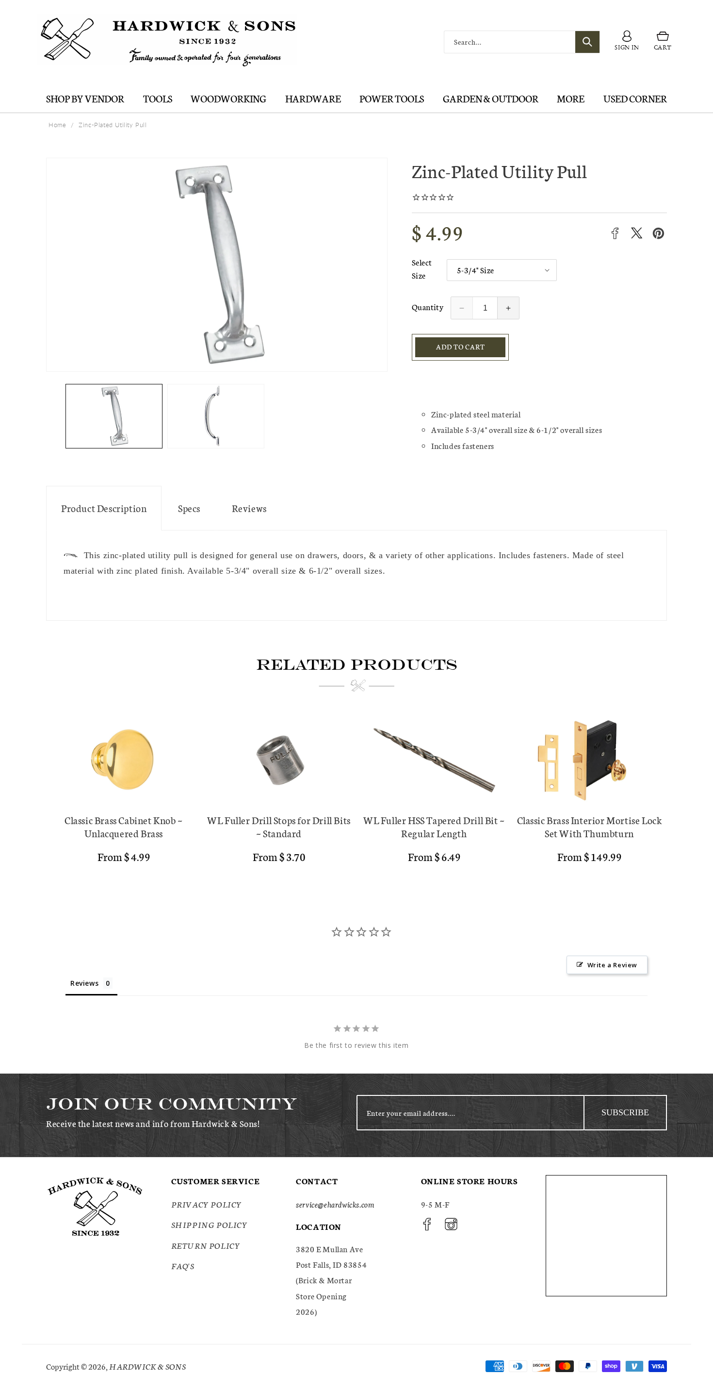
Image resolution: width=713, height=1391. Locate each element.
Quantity (427, 306)
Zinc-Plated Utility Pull (112, 124)
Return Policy (206, 1245)
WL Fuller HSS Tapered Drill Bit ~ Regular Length (434, 826)
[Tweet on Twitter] (636, 233)
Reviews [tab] (84, 983)
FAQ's (182, 1265)
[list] (356, 793)
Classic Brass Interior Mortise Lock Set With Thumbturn (589, 826)
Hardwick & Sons (147, 1366)
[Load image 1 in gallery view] (113, 416)
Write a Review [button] (612, 964)
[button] (663, 42)
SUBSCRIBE (625, 1112)
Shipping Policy (209, 1224)
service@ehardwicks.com (335, 1203)
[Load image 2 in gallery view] (215, 416)
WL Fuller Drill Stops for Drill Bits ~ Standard (279, 826)
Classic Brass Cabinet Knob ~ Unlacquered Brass (124, 826)
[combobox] (522, 42)
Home (57, 124)
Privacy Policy (206, 1203)
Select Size (422, 268)
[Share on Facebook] (614, 233)
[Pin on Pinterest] (658, 233)
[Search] (587, 42)
